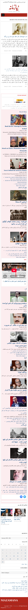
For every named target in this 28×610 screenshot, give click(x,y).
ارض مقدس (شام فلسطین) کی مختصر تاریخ (17, 418)
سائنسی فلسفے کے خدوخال (18, 481)
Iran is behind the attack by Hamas (15, 170)
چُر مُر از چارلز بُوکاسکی (21, 354)
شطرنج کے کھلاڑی (21, 243)
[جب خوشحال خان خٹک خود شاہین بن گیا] (19, 28)
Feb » (26, 564)
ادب (26, 288)
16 (25, 553)
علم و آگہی (24, 425)
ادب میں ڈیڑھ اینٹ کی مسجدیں (19, 350)
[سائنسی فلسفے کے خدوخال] (18, 475)
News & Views (23, 112)
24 (2, 559)
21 (17, 556)
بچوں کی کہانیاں (22, 187)
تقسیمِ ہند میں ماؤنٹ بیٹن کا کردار (16, 390)
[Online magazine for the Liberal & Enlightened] (14, 6)
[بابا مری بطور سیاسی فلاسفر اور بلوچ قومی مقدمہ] (18, 453)
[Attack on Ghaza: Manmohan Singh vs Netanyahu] (18, 141)
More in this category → (21, 185)
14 (17, 553)
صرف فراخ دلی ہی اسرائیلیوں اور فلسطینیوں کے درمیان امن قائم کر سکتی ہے (14, 410)
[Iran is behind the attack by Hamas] (18, 163)
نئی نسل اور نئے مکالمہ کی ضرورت (15, 325)
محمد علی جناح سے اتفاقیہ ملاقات (19, 588)
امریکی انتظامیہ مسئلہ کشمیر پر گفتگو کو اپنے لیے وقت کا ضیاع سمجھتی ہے (15, 70)
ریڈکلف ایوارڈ (22, 372)
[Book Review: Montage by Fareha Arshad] (18, 119)
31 (2, 562)
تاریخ (25, 357)
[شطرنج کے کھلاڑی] (18, 236)
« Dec (22, 564)
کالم (26, 86)
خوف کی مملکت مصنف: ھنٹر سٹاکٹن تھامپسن (16, 421)
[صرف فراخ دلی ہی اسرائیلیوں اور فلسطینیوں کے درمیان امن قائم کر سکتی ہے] (18, 401)
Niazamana (9, 600)
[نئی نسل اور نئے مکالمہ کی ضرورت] (18, 318)
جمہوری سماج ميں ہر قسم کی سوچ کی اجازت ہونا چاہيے (6, 520)
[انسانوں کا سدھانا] (18, 195)
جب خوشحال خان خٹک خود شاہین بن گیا (15, 36)
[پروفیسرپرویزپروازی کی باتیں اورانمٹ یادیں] (18, 296)
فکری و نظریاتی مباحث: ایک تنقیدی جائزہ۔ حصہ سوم (15, 490)
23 (25, 556)
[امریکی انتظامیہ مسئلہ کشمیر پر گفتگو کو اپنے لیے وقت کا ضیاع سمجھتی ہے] (19, 61)
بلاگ (26, 50)
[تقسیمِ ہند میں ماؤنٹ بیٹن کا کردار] (18, 383)
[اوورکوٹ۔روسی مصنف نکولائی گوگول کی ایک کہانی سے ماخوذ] (18, 215)
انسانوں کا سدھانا (21, 202)
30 (25, 559)
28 (17, 559)
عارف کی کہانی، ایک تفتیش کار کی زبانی (17, 253)
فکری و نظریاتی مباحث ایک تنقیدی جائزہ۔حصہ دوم (15, 492)
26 (10, 559)
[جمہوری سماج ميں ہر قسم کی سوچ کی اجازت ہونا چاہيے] (6, 512)
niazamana (8, 607)
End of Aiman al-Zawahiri (21, 184)
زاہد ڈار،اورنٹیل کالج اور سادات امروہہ (18, 352)
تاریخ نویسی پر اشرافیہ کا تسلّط (19, 419)
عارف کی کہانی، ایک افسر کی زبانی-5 (18, 255)
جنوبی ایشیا (3, 517)
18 (6, 556)
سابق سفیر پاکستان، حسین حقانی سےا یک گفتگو (15, 281)
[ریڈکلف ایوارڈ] (18, 365)
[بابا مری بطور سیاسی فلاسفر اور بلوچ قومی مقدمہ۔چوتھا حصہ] (18, 432)
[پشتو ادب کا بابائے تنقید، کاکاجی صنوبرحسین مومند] (18, 336)
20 (13, 556)
